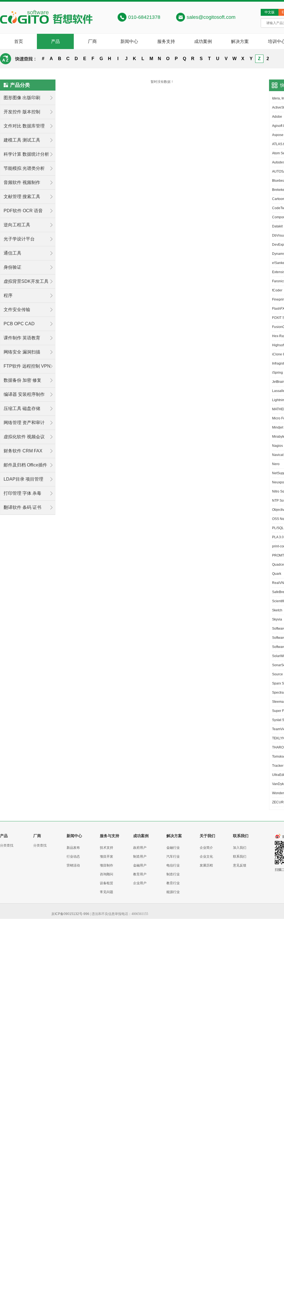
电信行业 (173, 865)
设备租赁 (106, 883)
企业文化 (206, 856)
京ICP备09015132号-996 (70, 914)
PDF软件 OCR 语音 (23, 210)
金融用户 (139, 865)
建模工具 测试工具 (22, 140)
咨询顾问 (106, 874)
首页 (18, 41)
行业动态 (73, 856)
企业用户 (139, 883)
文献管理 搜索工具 (22, 196)
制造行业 (173, 874)
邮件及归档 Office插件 (25, 465)
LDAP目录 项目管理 (23, 479)
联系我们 (239, 856)
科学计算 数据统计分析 (26, 154)
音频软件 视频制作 (22, 182)
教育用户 (139, 874)
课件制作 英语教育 (22, 337)
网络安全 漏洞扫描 (22, 352)
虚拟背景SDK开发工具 (26, 281)
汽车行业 (173, 856)
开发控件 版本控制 (22, 111)
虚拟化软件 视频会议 (24, 436)
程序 (8, 295)
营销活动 (73, 865)
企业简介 (206, 848)
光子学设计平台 (19, 239)
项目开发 (106, 856)
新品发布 (73, 848)
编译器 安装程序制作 (24, 394)
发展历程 (206, 865)
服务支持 (166, 41)
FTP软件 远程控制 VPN (27, 366)
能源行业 (173, 892)
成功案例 (203, 41)
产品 (55, 41)
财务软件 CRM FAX (23, 450)
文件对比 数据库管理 (24, 126)
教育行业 (173, 883)
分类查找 (6, 845)
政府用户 (139, 848)
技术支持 (106, 848)
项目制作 (106, 865)
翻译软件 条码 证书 (22, 507)
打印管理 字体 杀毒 (22, 493)
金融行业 (173, 848)
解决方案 (240, 41)
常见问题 (106, 892)
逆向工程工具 (17, 224)
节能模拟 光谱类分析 (24, 168)
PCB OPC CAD (19, 323)
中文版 (270, 12)
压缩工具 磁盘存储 (22, 408)
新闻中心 (129, 41)
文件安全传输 (17, 309)
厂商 (92, 41)
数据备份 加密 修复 (22, 380)
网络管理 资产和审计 (24, 422)
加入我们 (239, 848)
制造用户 (139, 856)
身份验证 (12, 267)
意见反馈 (239, 865)
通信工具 (12, 253)
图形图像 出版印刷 (22, 97)
